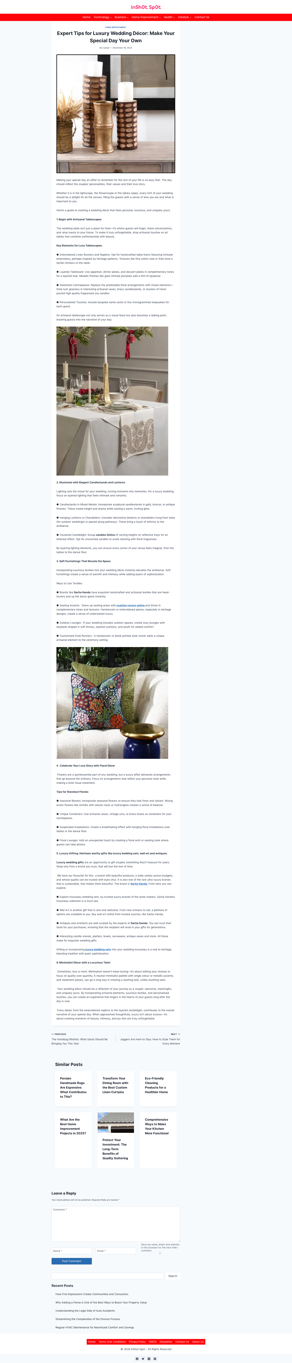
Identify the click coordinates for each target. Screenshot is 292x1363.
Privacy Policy (137, 1341)
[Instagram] (149, 1358)
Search (172, 1276)
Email (101, 1250)
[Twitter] (143, 1358)
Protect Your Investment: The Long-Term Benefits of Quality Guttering (115, 1149)
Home (86, 17)
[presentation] (116, 1122)
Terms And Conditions (112, 1341)
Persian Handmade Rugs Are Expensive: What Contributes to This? (73, 1087)
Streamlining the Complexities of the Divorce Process (88, 1319)
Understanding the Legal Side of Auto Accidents (85, 1310)
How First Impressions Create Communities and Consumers (92, 1294)
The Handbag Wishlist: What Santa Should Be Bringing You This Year (80, 1039)
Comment (60, 1209)
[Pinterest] (155, 1358)
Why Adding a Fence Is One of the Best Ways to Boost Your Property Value (101, 1302)
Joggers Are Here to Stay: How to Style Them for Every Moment (150, 1039)
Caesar (106, 48)
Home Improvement (115, 27)
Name (57, 1250)
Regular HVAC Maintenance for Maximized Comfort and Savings (95, 1327)
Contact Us (202, 17)
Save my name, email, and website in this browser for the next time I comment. (160, 1247)
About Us (198, 1341)
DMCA (153, 1341)
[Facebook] (137, 1358)
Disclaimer (166, 1341)
